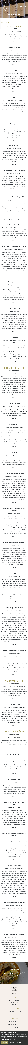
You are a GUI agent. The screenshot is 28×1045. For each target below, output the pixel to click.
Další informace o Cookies (9, 1039)
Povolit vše (4, 1042)
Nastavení (12, 1042)
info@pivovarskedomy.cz (14, 1011)
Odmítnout (19, 1042)
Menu (25, 6)
